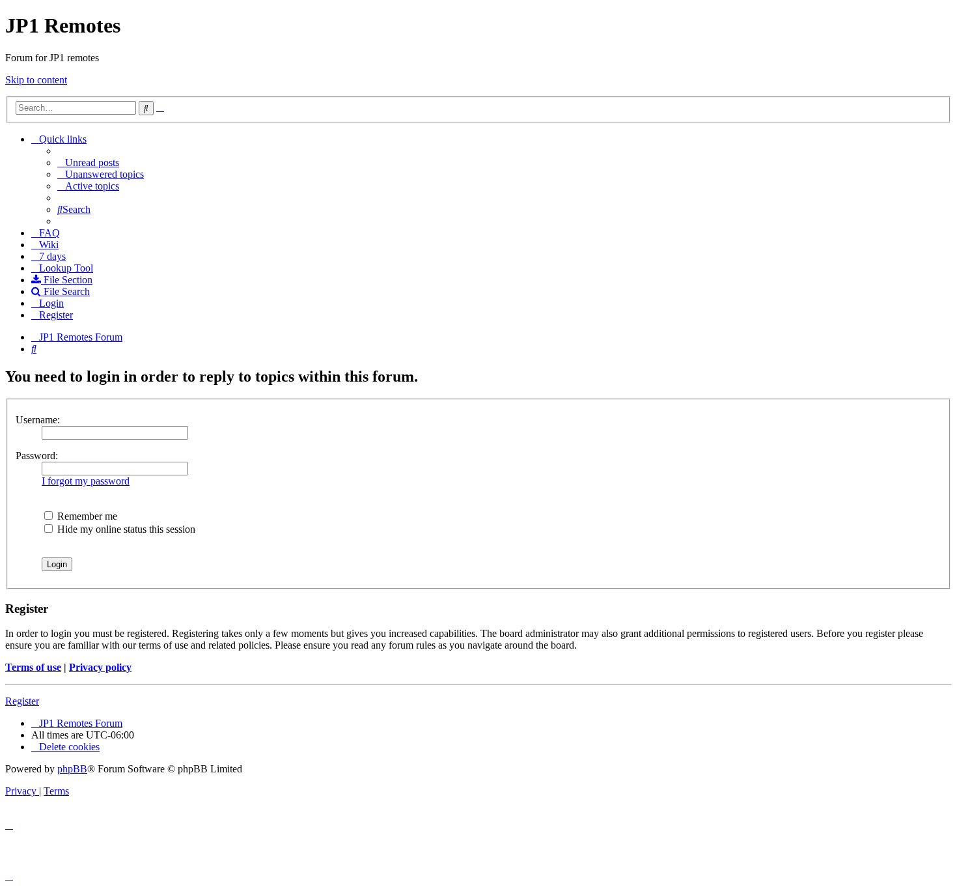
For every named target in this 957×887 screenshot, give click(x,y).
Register (22, 701)
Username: (38, 419)
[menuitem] (88, 162)
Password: (37, 455)
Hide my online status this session (125, 529)
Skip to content (36, 79)
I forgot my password (86, 480)
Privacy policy (100, 667)
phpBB (72, 768)
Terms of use (33, 667)
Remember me (86, 516)
